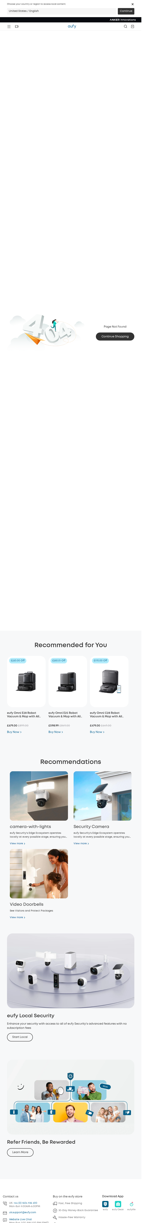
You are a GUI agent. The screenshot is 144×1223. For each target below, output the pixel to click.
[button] (132, 4)
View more (16, 844)
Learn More (20, 1152)
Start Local (20, 1037)
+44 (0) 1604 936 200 (25, 1203)
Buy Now (13, 732)
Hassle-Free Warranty (71, 1217)
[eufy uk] (72, 26)
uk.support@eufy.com (22, 1212)
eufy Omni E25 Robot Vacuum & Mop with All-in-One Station (65, 716)
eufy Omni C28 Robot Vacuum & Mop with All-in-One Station (106, 716)
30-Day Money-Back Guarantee (78, 1210)
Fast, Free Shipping (70, 1203)
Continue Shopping (115, 336)
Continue (126, 11)
